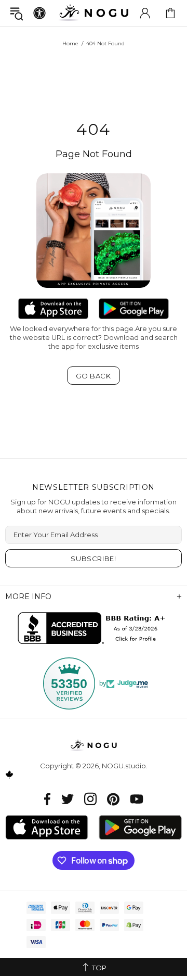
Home (70, 43)
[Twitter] (67, 799)
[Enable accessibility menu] (39, 13)
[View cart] (170, 13)
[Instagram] (90, 799)
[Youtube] (136, 799)
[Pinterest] (113, 799)
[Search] (16, 13)
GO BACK (93, 376)
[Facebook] (47, 799)
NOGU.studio (93, 13)
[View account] (145, 13)
